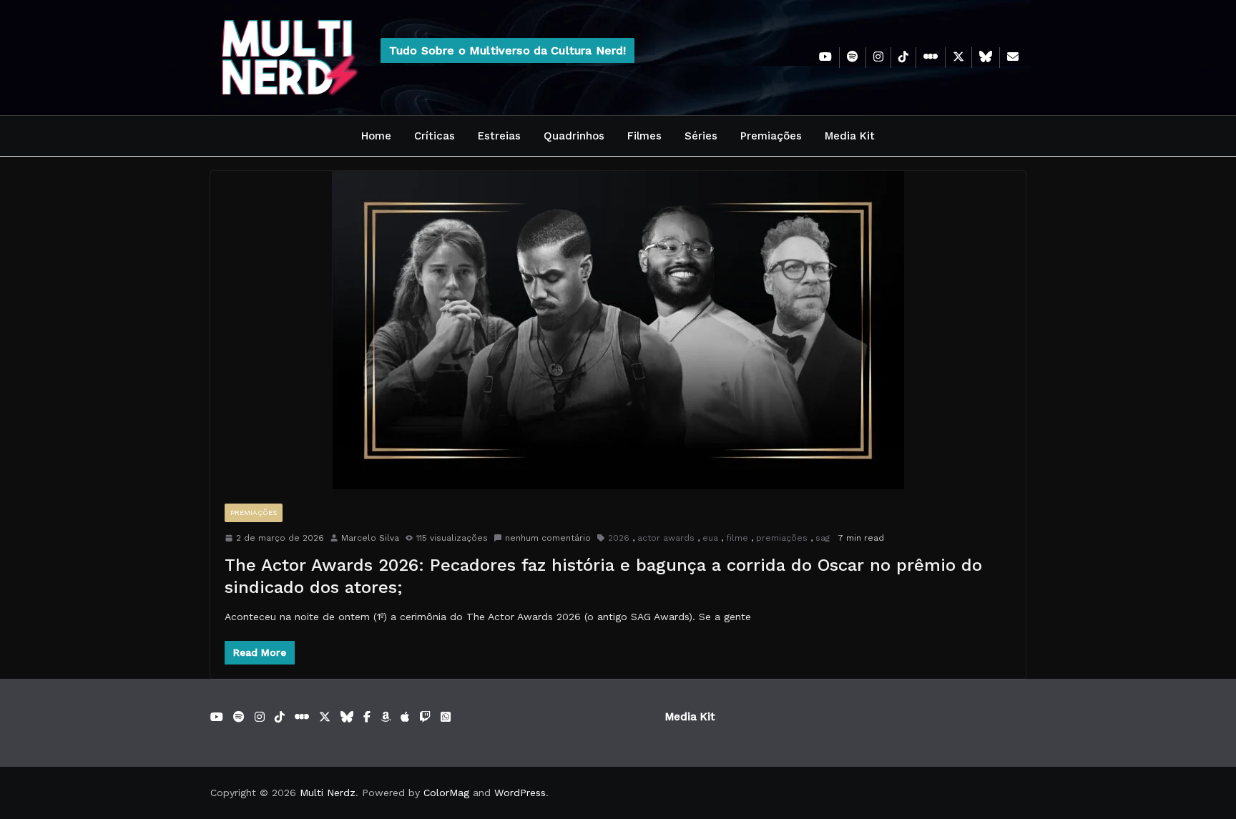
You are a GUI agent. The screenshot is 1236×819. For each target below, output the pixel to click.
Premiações (771, 135)
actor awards (666, 538)
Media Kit (850, 135)
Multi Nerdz (327, 792)
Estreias (499, 135)
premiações (782, 538)
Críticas (434, 135)
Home (376, 135)
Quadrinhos (574, 135)
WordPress (520, 792)
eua (710, 538)
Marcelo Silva (370, 538)
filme (737, 538)
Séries (701, 135)
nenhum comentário (548, 538)
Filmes (644, 135)
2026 (618, 538)
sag (822, 538)
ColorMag (446, 792)
